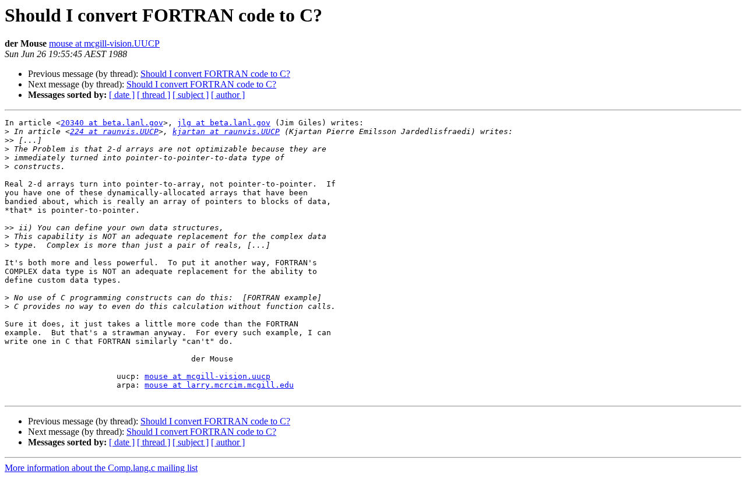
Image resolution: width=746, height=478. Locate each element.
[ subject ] (191, 95)
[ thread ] (153, 95)
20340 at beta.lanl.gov (112, 122)
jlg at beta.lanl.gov (223, 122)
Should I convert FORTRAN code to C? (215, 74)
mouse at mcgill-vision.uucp (207, 376)
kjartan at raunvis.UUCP (226, 131)
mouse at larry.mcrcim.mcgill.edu (219, 385)
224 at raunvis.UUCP (114, 131)
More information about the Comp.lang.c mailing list (101, 468)
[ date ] (122, 95)
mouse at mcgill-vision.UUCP (104, 43)
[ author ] (228, 95)
